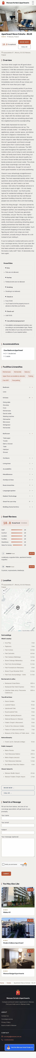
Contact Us (5, 1016)
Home (2, 983)
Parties (9, 277)
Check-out (10, 311)
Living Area (16, 463)
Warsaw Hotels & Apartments (17, 3)
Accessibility (16, 469)
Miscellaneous (16, 474)
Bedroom (16, 387)
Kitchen (16, 398)
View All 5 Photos (27, 28)
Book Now (24, 42)
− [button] (3, 593)
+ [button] (3, 591)
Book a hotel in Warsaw (8, 1025)
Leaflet (19, 630)
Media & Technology (16, 496)
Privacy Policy (5, 1022)
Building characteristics (16, 507)
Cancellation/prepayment (16, 321)
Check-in (10, 297)
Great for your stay (16, 501)
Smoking (10, 287)
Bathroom (16, 433)
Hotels (9, 983)
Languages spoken (16, 490)
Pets (8, 268)
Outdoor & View (16, 480)
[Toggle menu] (33, 2)
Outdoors (16, 458)
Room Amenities (16, 485)
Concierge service (7, 1019)
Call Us (24, 47)
